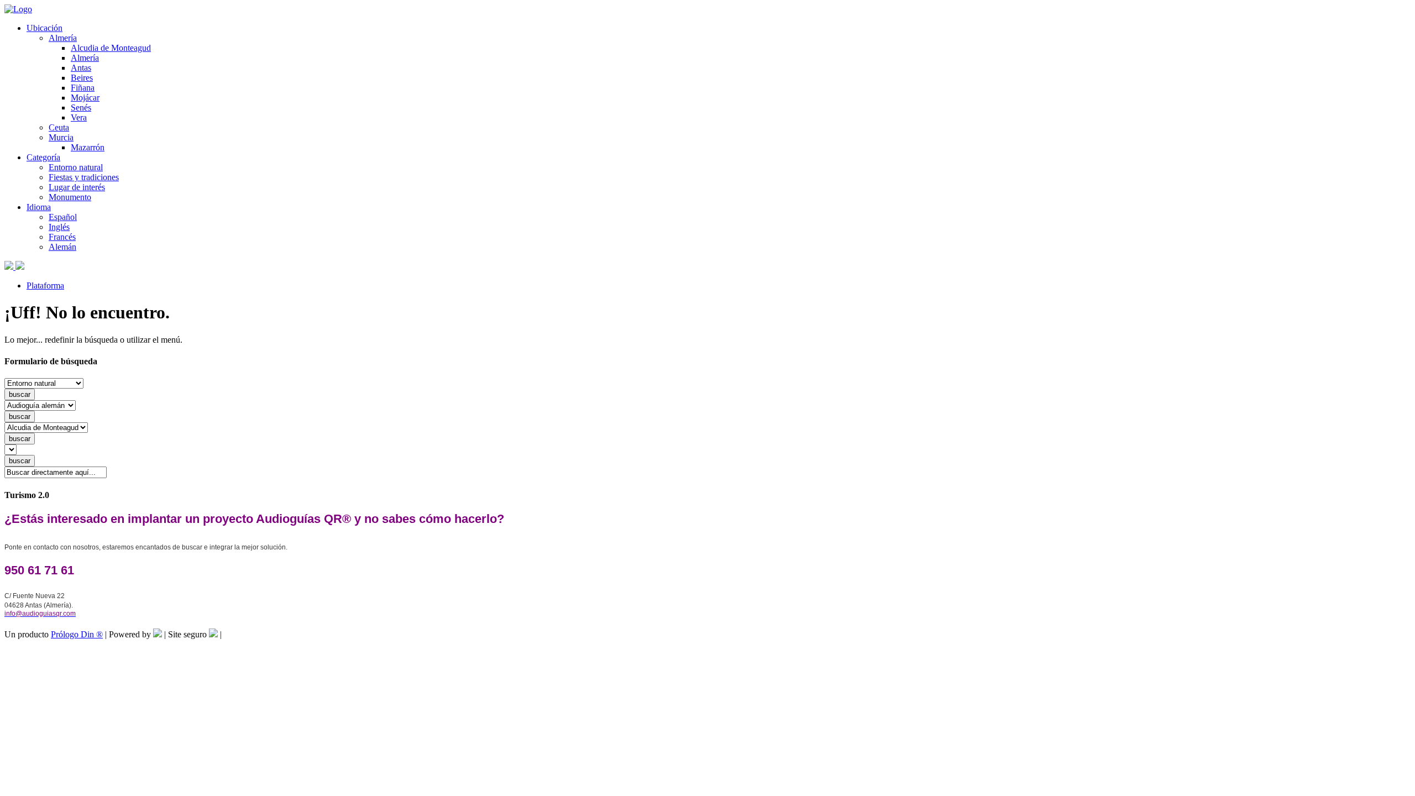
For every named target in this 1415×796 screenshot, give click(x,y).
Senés (81, 107)
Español (63, 217)
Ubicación (44, 28)
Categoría (43, 157)
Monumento (70, 197)
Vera (79, 117)
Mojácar (85, 97)
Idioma (39, 207)
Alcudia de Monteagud (111, 48)
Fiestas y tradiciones (84, 177)
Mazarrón (87, 147)
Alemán (62, 247)
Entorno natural (76, 167)
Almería (63, 38)
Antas (81, 67)
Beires (82, 77)
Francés (62, 237)
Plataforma (45, 285)
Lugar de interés (77, 187)
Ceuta (59, 127)
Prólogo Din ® (77, 634)
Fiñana (83, 87)
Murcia (61, 137)
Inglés (59, 227)
